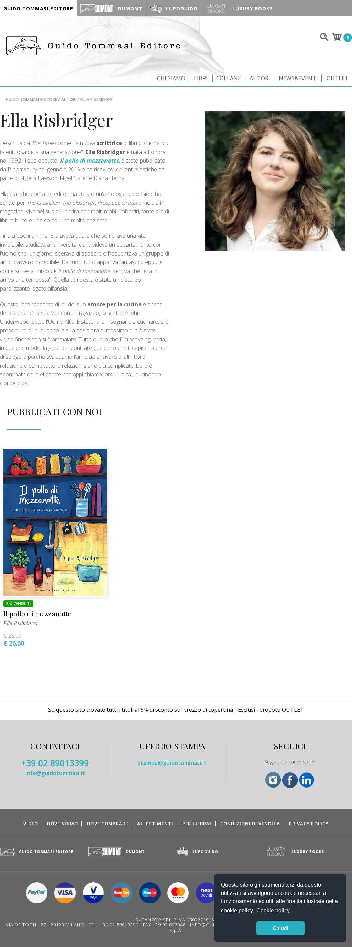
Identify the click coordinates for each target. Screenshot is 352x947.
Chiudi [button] (280, 928)
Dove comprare (107, 823)
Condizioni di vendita (250, 823)
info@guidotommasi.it (55, 773)
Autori (260, 78)
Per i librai (196, 823)
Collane (228, 78)
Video (30, 823)
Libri (201, 78)
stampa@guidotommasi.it (172, 763)
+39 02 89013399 (55, 763)
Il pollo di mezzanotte (37, 613)
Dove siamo (62, 823)
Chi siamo (171, 78)
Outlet (338, 78)
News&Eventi (298, 78)
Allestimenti (155, 823)
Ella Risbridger (20, 623)
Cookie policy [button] (273, 910)
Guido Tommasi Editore (31, 100)
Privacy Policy (309, 823)
